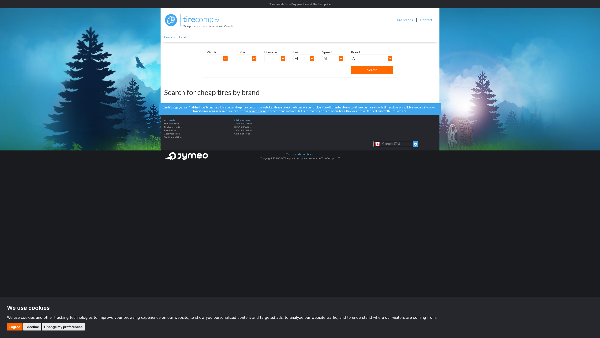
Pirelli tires (170, 130)
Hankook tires (171, 123)
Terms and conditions (300, 154)
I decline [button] (32, 327)
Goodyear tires (172, 133)
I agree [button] (14, 327)
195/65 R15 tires (243, 130)
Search (372, 70)
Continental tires (173, 137)
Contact (426, 20)
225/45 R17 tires (243, 123)
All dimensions (242, 133)
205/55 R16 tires (243, 127)
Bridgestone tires (173, 127)
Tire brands (404, 20)
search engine (257, 111)
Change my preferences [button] (63, 327)
